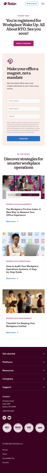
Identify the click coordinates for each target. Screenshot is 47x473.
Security (6, 462)
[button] (42, 3)
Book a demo (32, 4)
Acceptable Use (8, 458)
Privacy (5, 450)
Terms (5, 454)
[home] (9, 3)
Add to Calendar (23, 43)
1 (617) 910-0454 (8, 411)
